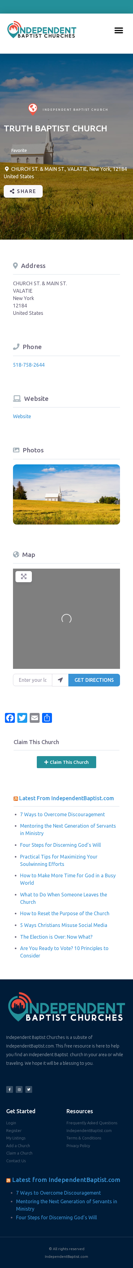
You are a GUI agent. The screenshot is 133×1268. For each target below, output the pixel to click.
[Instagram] (19, 1089)
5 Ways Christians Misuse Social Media (63, 925)
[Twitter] (28, 1089)
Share (25, 191)
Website (22, 416)
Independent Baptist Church (75, 109)
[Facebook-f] (9, 1089)
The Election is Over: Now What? (56, 937)
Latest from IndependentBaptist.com (66, 1179)
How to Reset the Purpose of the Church (64, 913)
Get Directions (94, 680)
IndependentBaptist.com (66, 1256)
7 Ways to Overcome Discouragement (62, 814)
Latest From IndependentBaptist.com (66, 798)
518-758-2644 (29, 365)
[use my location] (60, 680)
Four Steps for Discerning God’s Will (60, 845)
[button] (119, 31)
